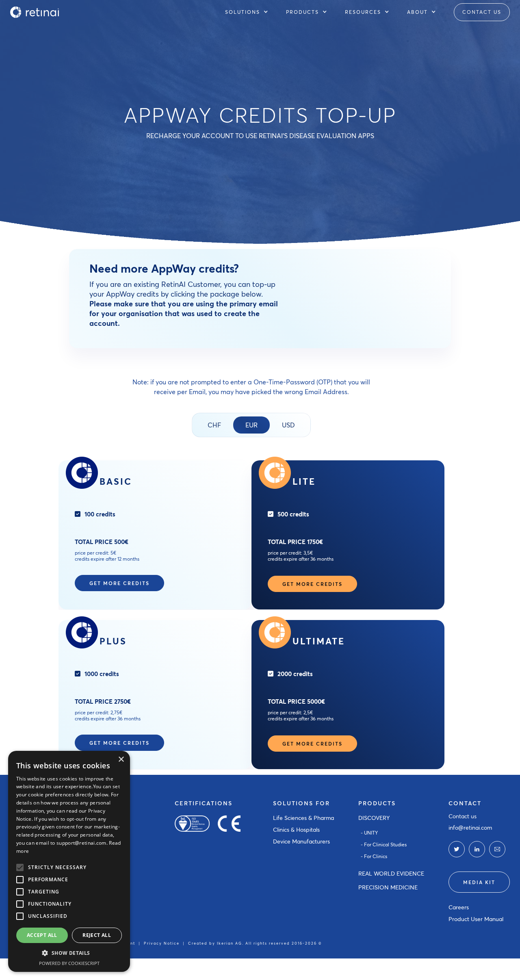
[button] (250, 12)
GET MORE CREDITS (119, 583)
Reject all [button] (96, 935)
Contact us (462, 816)
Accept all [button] (42, 935)
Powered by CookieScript (69, 963)
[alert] (69, 861)
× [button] (121, 760)
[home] (34, 12)
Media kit (479, 882)
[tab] (214, 425)
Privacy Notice (162, 943)
